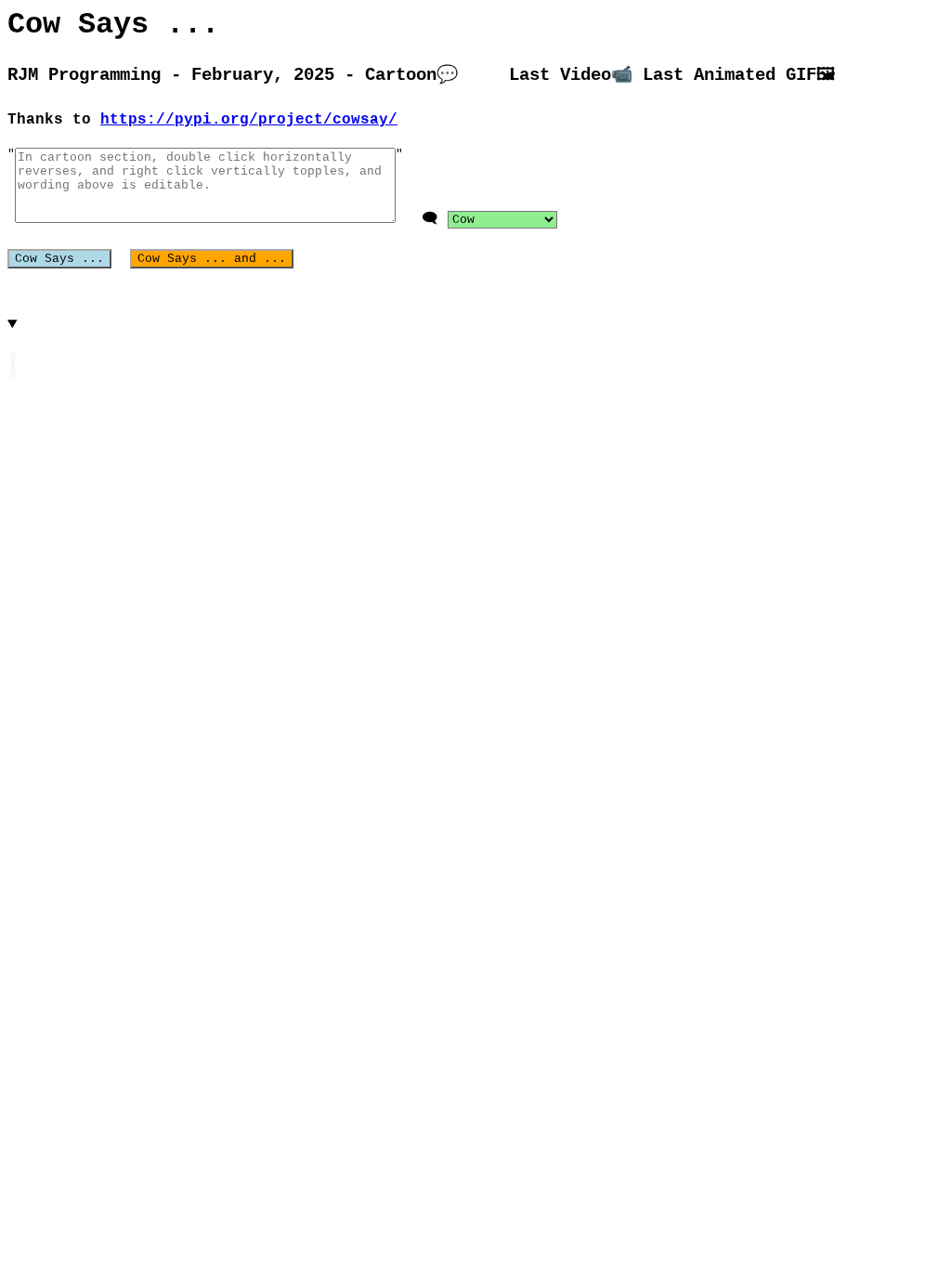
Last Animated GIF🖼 (739, 75)
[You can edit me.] (13, 364)
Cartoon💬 (411, 75)
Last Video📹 (570, 75)
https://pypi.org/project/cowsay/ (248, 119)
